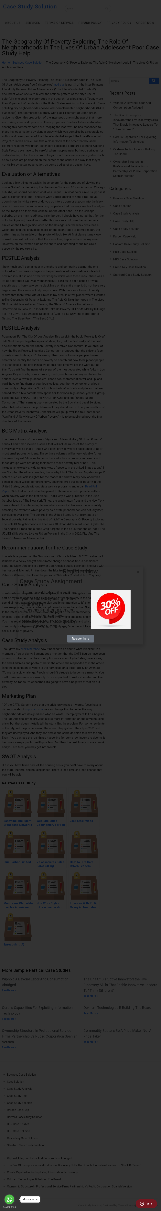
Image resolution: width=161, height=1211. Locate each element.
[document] (80, 605)
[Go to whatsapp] (9, 1199)
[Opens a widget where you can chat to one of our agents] (146, 1204)
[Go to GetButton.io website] (9, 1207)
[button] (137, 571)
